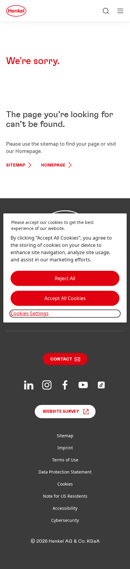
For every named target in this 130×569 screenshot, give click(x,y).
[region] (65, 267)
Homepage (53, 165)
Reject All (65, 278)
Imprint (65, 448)
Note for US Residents (65, 496)
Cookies (65, 484)
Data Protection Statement (65, 472)
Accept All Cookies (65, 298)
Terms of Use (65, 460)
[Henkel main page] (16, 11)
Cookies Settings (30, 313)
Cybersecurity (65, 520)
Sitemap (15, 165)
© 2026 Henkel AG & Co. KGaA (65, 541)
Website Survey (61, 411)
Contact (61, 359)
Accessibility (65, 508)
